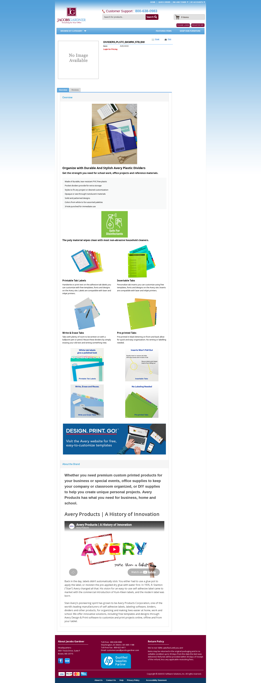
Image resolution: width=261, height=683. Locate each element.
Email (157, 39)
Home (152, 2)
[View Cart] (177, 15)
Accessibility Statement (156, 680)
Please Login (183, 25)
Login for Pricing (110, 49)
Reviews (75, 90)
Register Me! (198, 25)
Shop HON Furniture (190, 31)
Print (169, 39)
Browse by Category (71, 31)
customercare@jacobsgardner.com (123, 650)
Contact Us (111, 680)
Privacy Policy (133, 680)
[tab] (63, 90)
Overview (63, 90)
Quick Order (164, 2)
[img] (71, 15)
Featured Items (164, 31)
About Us (99, 680)
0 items (185, 17)
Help (121, 680)
